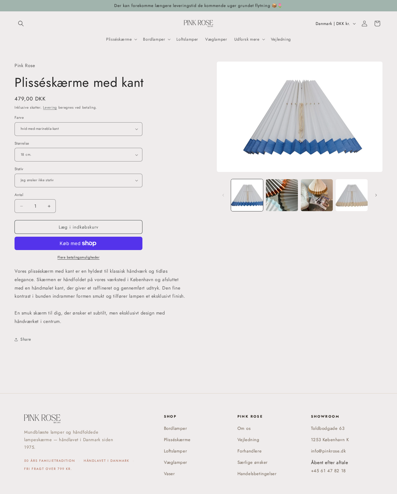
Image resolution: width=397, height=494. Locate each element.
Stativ (19, 169)
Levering (50, 107)
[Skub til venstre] (223, 195)
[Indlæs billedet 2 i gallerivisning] (282, 195)
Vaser (169, 473)
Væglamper (175, 462)
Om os (244, 428)
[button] (21, 23)
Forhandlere (249, 451)
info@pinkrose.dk (328, 451)
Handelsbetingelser (257, 473)
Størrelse (22, 143)
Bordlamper (175, 428)
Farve (19, 117)
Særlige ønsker (252, 462)
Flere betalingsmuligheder (79, 257)
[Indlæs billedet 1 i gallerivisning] (247, 195)
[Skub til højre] (376, 195)
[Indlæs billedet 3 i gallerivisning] (317, 195)
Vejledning (248, 439)
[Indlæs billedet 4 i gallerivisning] (352, 195)
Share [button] (25, 339)
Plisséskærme (177, 439)
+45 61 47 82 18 (328, 471)
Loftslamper (175, 451)
